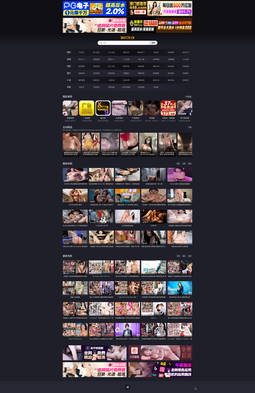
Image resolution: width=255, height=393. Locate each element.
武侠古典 (126, 80)
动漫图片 (126, 73)
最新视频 (67, 163)
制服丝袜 (141, 66)
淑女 (184, 256)
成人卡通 (111, 66)
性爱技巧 (186, 80)
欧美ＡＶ (111, 59)
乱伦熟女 (171, 66)
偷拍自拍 (96, 66)
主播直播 (171, 59)
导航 (69, 87)
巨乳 (184, 164)
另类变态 (186, 66)
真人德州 (96, 52)
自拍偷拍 (96, 59)
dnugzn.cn (127, 38)
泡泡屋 (156, 87)
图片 (69, 73)
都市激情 (81, 80)
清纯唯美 (156, 73)
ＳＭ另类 (186, 59)
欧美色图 (111, 73)
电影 (69, 66)
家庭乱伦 (96, 80)
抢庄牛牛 (186, 52)
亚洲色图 (96, 73)
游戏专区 (126, 52)
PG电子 (81, 52)
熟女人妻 (141, 59)
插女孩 (81, 87)
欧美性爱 (126, 66)
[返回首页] (195, 388)
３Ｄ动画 (126, 59)
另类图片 (186, 73)
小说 (69, 80)
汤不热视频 (126, 87)
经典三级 (156, 66)
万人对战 (111, 52)
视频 (69, 59)
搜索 (153, 43)
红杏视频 (141, 87)
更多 (189, 164)
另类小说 (156, 80)
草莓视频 (111, 87)
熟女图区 (171, 73)
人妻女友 (111, 80)
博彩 (69, 52)
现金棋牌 (171, 52)
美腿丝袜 (141, 73)
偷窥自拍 (81, 73)
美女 (178, 164)
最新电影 (67, 255)
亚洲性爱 (81, 66)
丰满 (178, 256)
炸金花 (156, 52)
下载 (189, 127)
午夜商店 (96, 87)
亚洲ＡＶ (81, 59)
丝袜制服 (156, 59)
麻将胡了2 (141, 52)
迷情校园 (141, 80)
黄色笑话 (171, 80)
